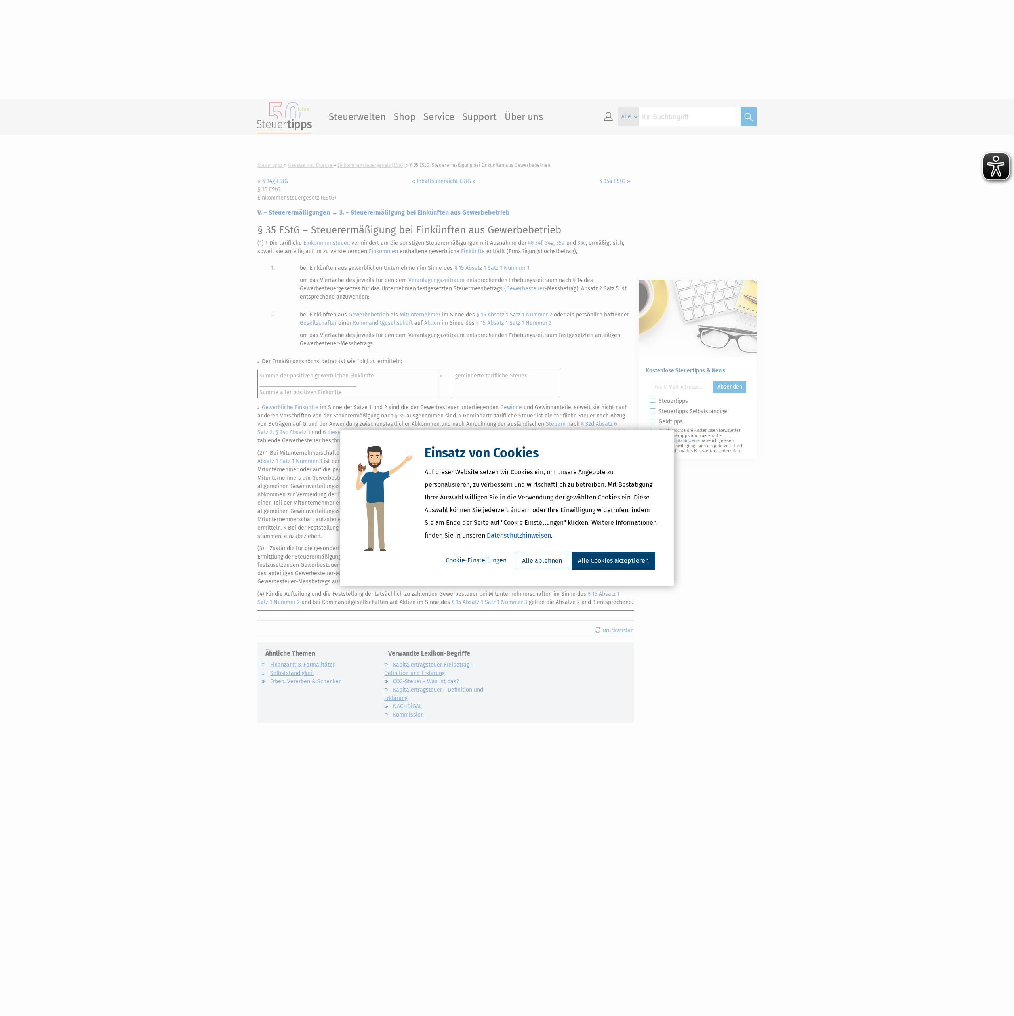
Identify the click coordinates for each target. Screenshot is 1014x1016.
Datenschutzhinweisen (519, 535)
